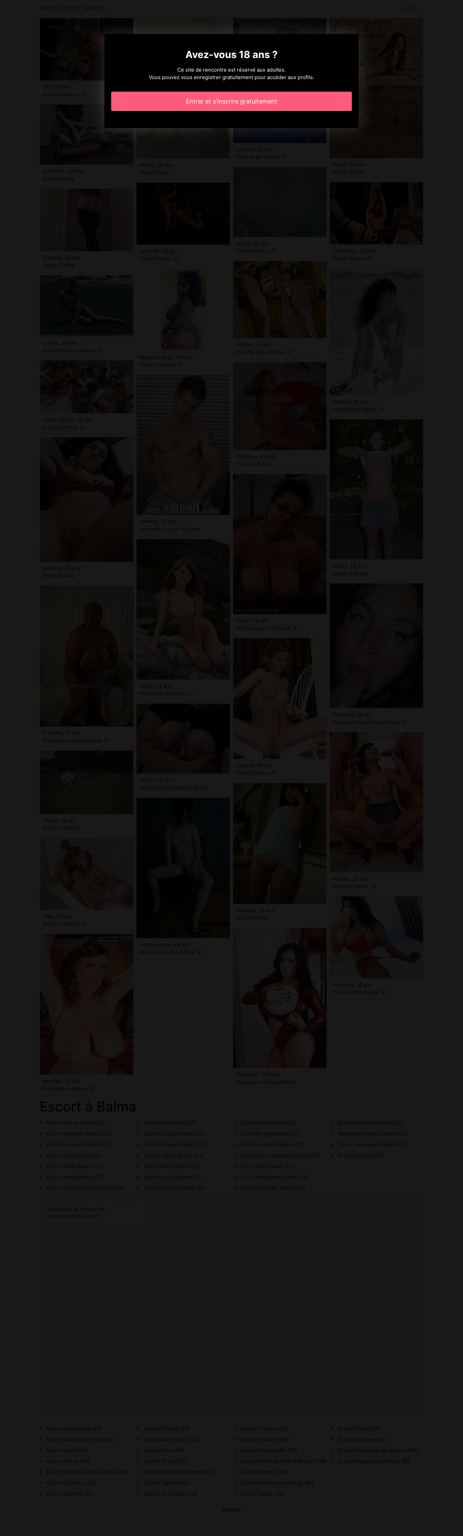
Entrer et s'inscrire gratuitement (231, 101)
